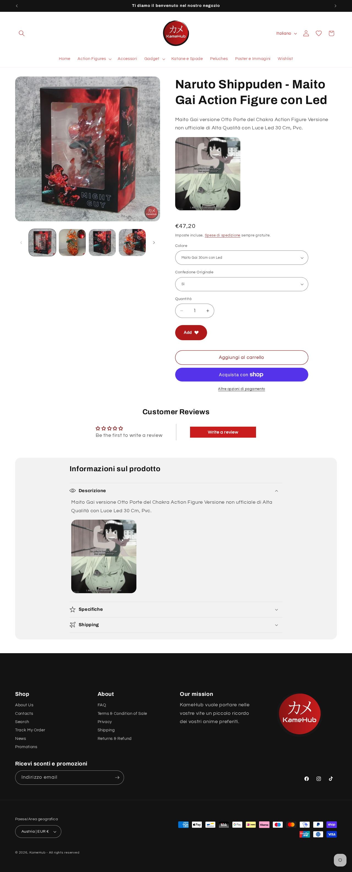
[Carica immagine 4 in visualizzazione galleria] (132, 242)
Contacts (24, 713)
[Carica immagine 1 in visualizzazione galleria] (42, 242)
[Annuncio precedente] (17, 6)
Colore (181, 246)
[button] (21, 33)
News (20, 738)
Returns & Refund (115, 738)
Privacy (105, 722)
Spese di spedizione (223, 235)
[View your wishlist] (318, 33)
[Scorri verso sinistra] (21, 242)
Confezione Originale (194, 272)
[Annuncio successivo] (335, 6)
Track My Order (30, 730)
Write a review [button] (223, 432)
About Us (24, 705)
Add (188, 332)
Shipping (106, 730)
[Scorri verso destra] (154, 242)
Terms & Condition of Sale (122, 713)
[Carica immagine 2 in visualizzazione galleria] (72, 242)
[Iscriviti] (117, 777)
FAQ (102, 705)
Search (22, 722)
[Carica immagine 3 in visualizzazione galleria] (102, 242)
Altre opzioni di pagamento (241, 389)
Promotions (26, 747)
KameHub (37, 852)
